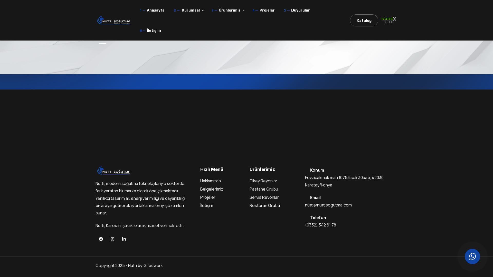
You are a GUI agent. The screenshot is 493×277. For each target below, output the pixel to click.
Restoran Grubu (265, 205)
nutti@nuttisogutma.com (328, 205)
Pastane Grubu (264, 189)
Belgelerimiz (211, 189)
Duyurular (300, 10)
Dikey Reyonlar (263, 181)
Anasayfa (156, 10)
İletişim (154, 30)
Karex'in (113, 225)
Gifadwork (153, 265)
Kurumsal (191, 10)
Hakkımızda (210, 181)
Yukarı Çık (12, 140)
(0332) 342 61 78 (320, 225)
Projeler (267, 10)
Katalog (364, 20)
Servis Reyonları (265, 197)
